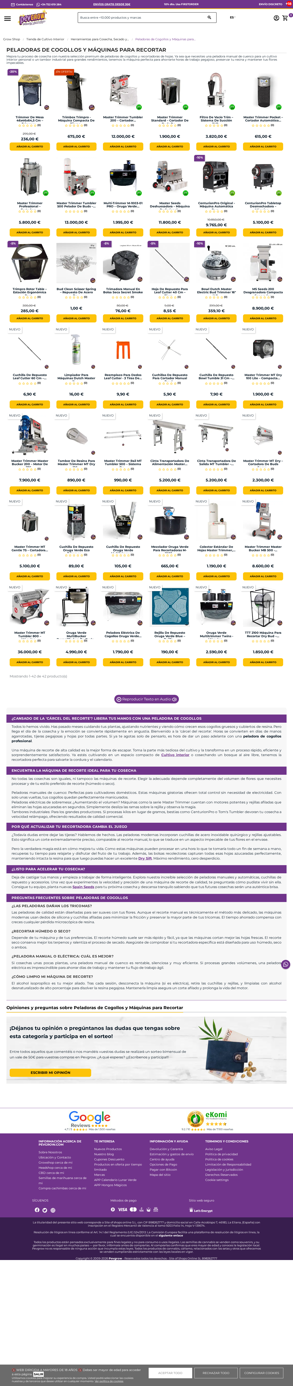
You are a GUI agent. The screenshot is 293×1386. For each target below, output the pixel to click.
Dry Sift (145, 858)
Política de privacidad (221, 1154)
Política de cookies (219, 1159)
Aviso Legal (213, 1149)
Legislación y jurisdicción (224, 1170)
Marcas (99, 1175)
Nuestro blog (104, 1154)
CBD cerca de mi (51, 1173)
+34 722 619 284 (50, 4)
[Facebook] (37, 1210)
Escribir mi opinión (50, 1073)
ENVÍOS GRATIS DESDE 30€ (111, 4)
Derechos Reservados (221, 1175)
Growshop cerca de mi (55, 1162)
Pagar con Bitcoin (163, 1170)
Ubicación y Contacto (55, 1157)
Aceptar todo (170, 1373)
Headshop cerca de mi (55, 1168)
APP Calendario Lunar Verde (115, 1180)
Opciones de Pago (163, 1164)
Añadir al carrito (30, 146)
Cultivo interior (175, 755)
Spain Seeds (83, 887)
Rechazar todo (216, 1373)
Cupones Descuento (109, 1159)
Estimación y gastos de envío (172, 1154)
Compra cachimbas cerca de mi (62, 1188)
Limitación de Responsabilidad (228, 1164)
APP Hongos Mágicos (110, 1185)
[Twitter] (45, 1210)
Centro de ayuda (162, 1159)
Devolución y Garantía (166, 1149)
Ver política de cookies (109, 1381)
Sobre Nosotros (50, 1152)
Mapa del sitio (160, 1175)
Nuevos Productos (108, 1149)
